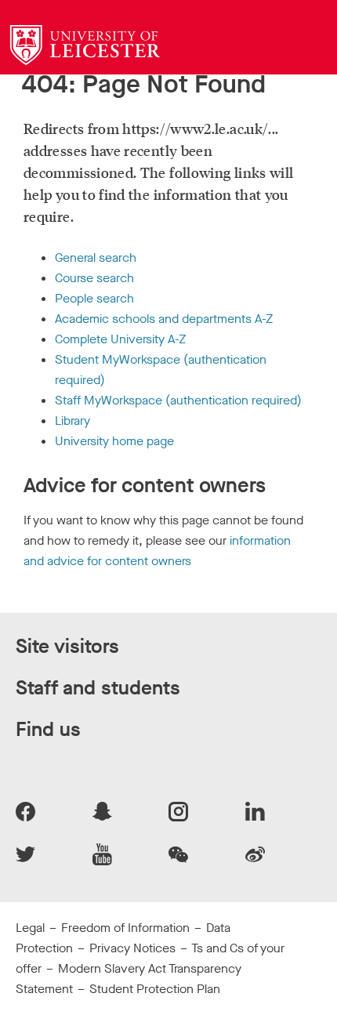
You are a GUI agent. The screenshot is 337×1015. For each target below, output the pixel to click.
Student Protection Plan (154, 989)
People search (94, 298)
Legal (30, 927)
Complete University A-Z (120, 339)
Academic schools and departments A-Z (164, 318)
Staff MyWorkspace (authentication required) (178, 400)
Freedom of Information (125, 927)
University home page (114, 441)
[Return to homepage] (85, 45)
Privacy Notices (132, 948)
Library (72, 420)
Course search (94, 278)
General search (95, 257)
